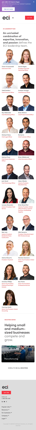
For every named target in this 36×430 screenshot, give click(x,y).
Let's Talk (29, 17)
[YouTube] (4, 402)
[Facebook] (6, 402)
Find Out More (8, 9)
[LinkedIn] (2, 402)
